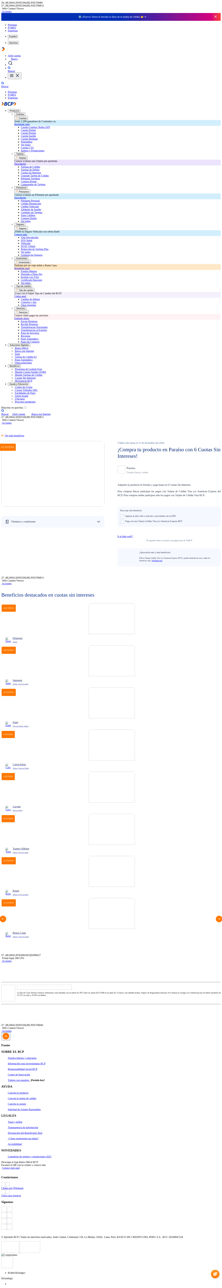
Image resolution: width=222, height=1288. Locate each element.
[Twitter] (111, 1215)
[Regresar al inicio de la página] (5, 1036)
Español (13, 36)
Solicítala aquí (157, 561)
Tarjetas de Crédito (30, 166)
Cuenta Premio (28, 133)
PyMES (12, 27)
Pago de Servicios (30, 333)
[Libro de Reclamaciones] (30, 1252)
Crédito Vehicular (30, 206)
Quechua (13, 43)
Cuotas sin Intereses (31, 172)
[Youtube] (111, 1221)
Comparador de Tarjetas (33, 184)
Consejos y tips (28, 302)
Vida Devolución (29, 237)
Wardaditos (26, 141)
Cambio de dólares (30, 299)
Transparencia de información (23, 1127)
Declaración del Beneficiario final (25, 1133)
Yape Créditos (28, 215)
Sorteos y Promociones (32, 150)
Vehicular (26, 243)
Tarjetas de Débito (30, 169)
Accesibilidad (15, 1144)
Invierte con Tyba (30, 277)
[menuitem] (114, 1283)
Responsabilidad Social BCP (22, 1069)
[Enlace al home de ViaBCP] (3, 50)
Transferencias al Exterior (34, 330)
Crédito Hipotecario (31, 203)
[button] (6, 11)
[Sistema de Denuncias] (10, 1252)
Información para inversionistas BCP (27, 1063)
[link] (112, 624)
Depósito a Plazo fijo (31, 274)
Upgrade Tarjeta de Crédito (35, 175)
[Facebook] (111, 1210)
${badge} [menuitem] (17, 1272)
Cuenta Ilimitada (29, 139)
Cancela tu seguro (17, 1104)
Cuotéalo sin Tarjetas (31, 212)
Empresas (13, 30)
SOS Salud (26, 240)
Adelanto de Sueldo (31, 209)
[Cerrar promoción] (215, 17)
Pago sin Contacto (30, 341)
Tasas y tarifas (15, 1122)
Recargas (25, 336)
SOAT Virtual (28, 246)
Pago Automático (30, 338)
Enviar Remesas (29, 321)
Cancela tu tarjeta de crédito (22, 1098)
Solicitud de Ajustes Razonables (24, 1109)
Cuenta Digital (28, 130)
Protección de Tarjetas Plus (34, 249)
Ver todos (26, 144)
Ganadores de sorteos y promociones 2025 (29, 1156)
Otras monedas (28, 305)
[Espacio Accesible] (7, 1267)
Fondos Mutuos (29, 271)
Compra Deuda (29, 181)
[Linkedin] (111, 1227)
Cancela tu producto (18, 1092)
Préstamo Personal (30, 200)
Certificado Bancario (31, 280)
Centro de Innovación (19, 1074)
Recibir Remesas (29, 324)
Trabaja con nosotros (19, 1080)
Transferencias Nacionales (34, 327)
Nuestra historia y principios (22, 1058)
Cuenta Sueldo (28, 136)
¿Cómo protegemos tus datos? (23, 1138)
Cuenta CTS (27, 147)
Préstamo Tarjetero (30, 178)
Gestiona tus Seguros (31, 255)
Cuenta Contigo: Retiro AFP (35, 127)
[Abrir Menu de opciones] (14, 76)
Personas (12, 24)
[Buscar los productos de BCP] (10, 64)
